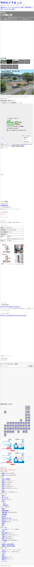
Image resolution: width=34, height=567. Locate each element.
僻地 (3, 482)
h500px (18, 146)
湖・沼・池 (5, 497)
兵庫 (16, 423)
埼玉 (26, 425)
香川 (13, 428)
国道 (3, 508)
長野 (24, 425)
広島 (10, 425)
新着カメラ (4, 7)
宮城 (29, 417)
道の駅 (4, 516)
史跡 (3, 534)
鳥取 (13, 423)
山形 (26, 417)
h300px (22, 146)
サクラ (4, 553)
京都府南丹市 (4, 205)
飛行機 (4, 521)
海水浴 (4, 551)
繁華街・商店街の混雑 (8, 546)
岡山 (13, 425)
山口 (8, 423)
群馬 (26, 423)
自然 (3, 481)
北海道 (27, 407)
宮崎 (8, 431)
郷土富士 (5, 505)
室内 (3, 490)
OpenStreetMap (24, 144)
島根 (10, 423)
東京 (26, 428)
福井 (21, 423)
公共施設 (4, 540)
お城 (3, 531)
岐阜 (21, 425)
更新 (3, 475)
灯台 (3, 525)
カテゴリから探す (9, 9)
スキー (4, 549)
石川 (21, 420)
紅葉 (3, 555)
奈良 (18, 428)
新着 (3, 473)
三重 (18, 431)
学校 (3, 538)
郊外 (3, 486)
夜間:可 (4, 559)
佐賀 (5, 425)
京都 (18, 423)
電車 (3, 520)
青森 (28, 412)
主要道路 (4, 514)
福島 (29, 420)
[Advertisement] (17, 39)
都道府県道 (5, 510)
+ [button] (2, 138)
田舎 (3, 484)
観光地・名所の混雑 (8, 544)
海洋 (3, 495)
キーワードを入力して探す (16, 7)
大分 (8, 428)
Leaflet (14, 144)
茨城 (29, 425)
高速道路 (4, 512)
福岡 (8, 425)
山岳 (3, 501)
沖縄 (5, 412)
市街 (3, 488)
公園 (3, 536)
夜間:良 (4, 557)
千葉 (29, 428)
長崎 (5, 428)
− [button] (2, 141)
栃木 (29, 423)
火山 (4, 503)
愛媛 (10, 428)
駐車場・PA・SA (7, 518)
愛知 (21, 428)
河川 (3, 499)
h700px (13, 146)
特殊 (3, 492)
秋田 (26, 415)
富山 (24, 423)
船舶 (3, 523)
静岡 (24, 431)
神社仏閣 (4, 533)
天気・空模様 (6, 479)
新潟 (26, 420)
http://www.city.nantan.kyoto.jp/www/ (10, 306)
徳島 (13, 431)
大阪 (16, 425)
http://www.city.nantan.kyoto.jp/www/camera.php (13, 315)
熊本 (5, 431)
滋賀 (18, 425)
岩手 (29, 415)
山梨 (24, 428)
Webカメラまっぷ (11, 2)
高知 (10, 431)
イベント (4, 561)
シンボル (4, 529)
